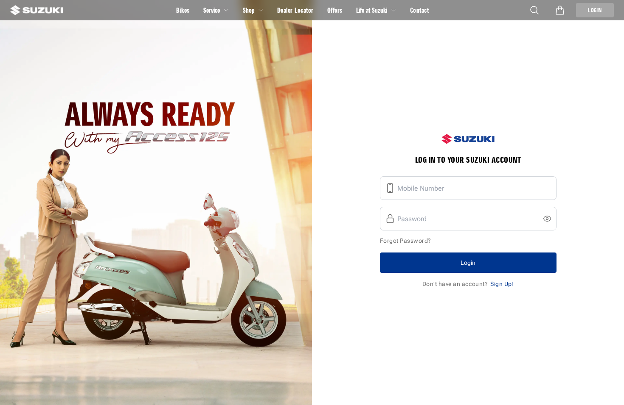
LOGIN (595, 10)
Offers (335, 10)
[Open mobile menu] (534, 10)
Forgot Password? (405, 240)
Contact (419, 10)
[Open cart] (560, 10)
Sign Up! (502, 283)
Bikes (183, 10)
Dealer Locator (295, 10)
